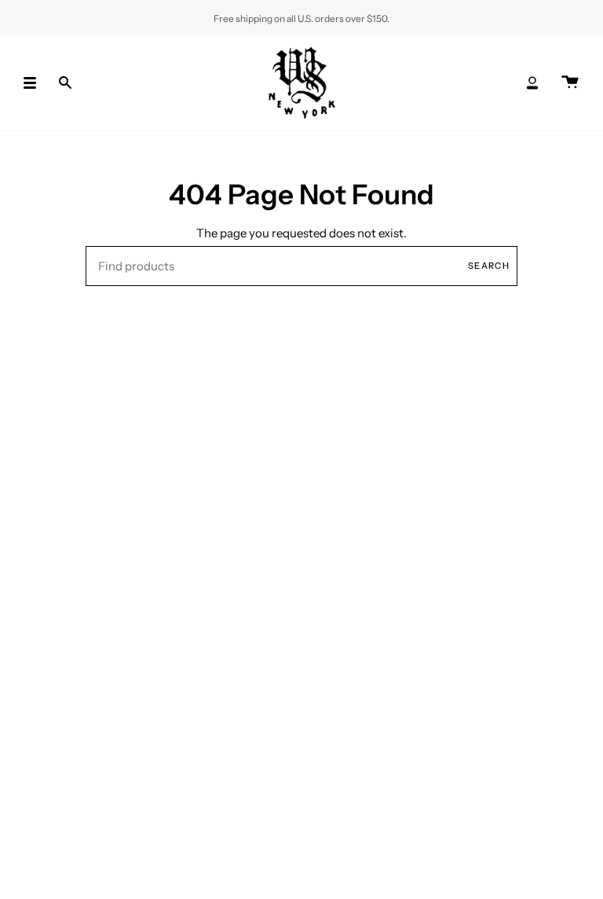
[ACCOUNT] (532, 82)
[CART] (570, 82)
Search (489, 265)
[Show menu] (35, 82)
